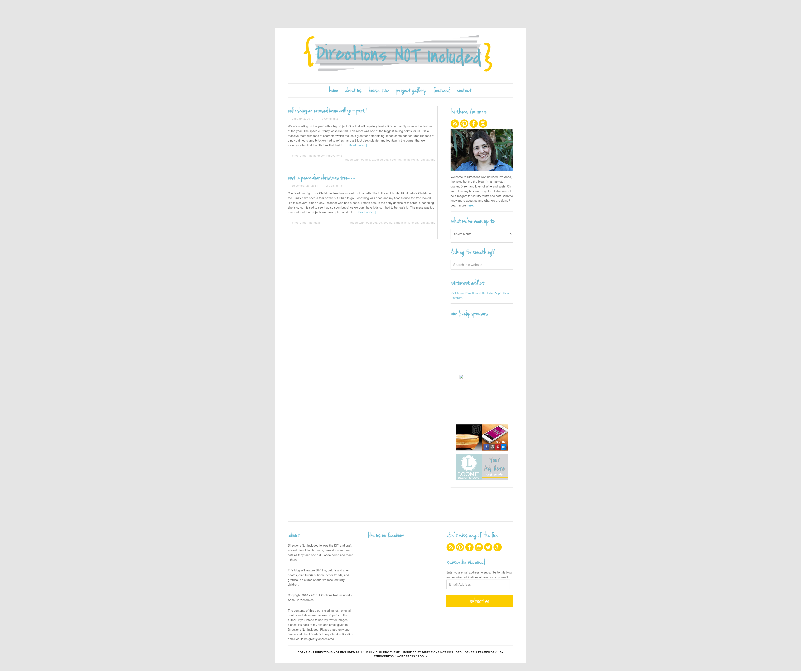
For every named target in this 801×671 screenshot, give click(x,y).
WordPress (406, 656)
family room (410, 159)
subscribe (479, 601)
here (470, 205)
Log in (423, 656)
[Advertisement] (400, 13)
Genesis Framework (481, 652)
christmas (400, 222)
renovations (334, 155)
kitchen (413, 222)
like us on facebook (386, 535)
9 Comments (330, 118)
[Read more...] (357, 145)
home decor (317, 155)
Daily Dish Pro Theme (383, 652)
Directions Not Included (400, 55)
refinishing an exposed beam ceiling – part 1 (328, 110)
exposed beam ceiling (386, 159)
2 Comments (334, 185)
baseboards (374, 222)
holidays (315, 222)
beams (365, 159)
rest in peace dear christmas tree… (321, 177)
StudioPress (384, 656)
